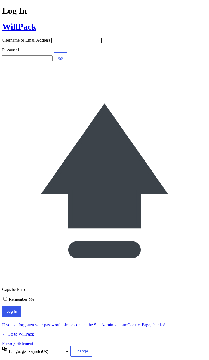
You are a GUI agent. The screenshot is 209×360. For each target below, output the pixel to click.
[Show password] (60, 57)
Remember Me (21, 299)
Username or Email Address (26, 40)
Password (10, 50)
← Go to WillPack (18, 334)
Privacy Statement (17, 343)
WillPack (19, 27)
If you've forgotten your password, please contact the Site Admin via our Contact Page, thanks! (83, 324)
